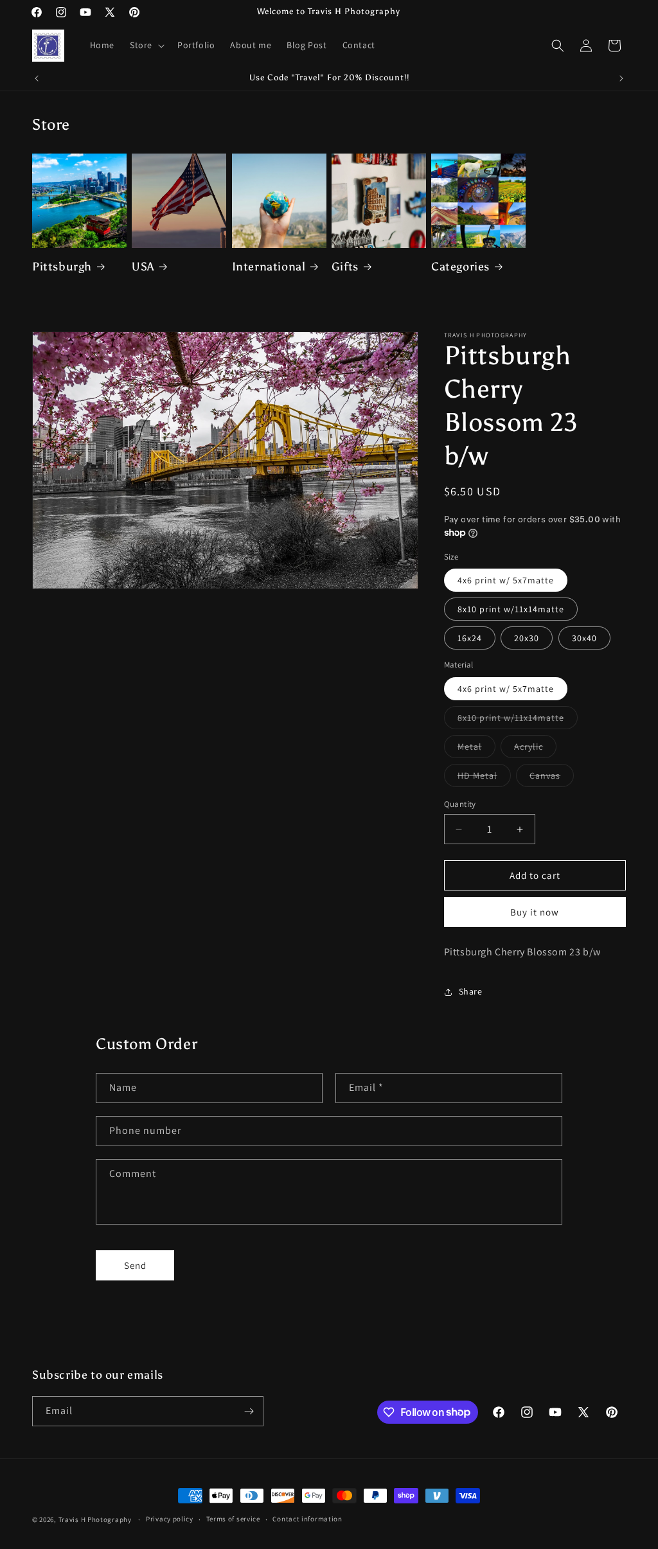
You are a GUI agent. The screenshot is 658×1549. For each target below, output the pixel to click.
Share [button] (471, 991)
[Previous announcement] (36, 78)
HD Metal (484, 778)
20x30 (526, 638)
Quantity (460, 804)
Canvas (551, 778)
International (269, 267)
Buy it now (534, 912)
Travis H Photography (95, 1519)
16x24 (470, 638)
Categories (460, 267)
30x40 (584, 638)
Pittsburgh (62, 267)
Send (135, 1265)
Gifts (345, 267)
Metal (476, 749)
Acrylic (535, 749)
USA (143, 267)
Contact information (307, 1518)
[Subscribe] (249, 1411)
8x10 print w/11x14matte (511, 609)
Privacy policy (169, 1518)
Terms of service (233, 1518)
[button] (146, 44)
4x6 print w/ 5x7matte (506, 580)
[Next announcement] (621, 78)
